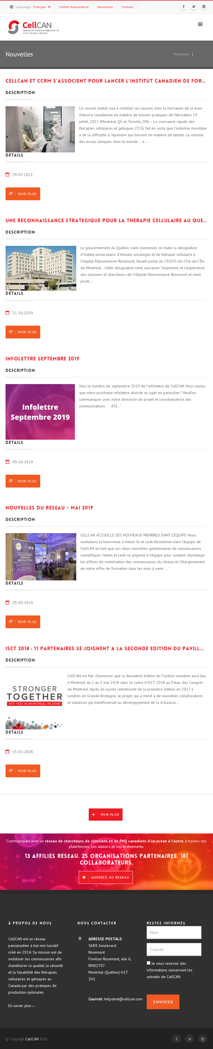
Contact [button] (127, 7)
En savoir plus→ (21, 1005)
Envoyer (163, 1002)
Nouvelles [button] (105, 7)
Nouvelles (182, 54)
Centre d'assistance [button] (74, 7)
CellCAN (32, 1039)
